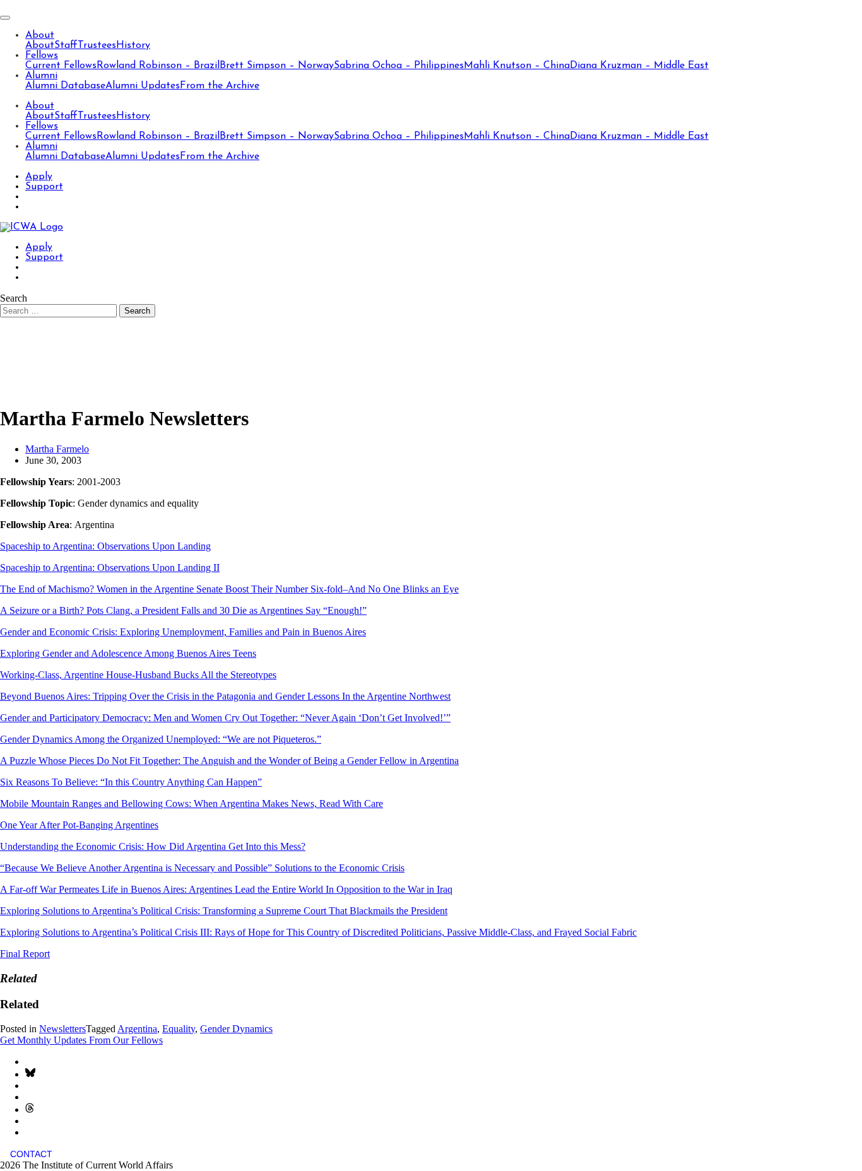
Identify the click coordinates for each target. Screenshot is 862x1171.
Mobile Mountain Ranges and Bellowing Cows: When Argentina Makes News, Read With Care (191, 803)
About (39, 35)
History (133, 45)
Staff (66, 45)
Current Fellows (61, 66)
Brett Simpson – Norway (277, 66)
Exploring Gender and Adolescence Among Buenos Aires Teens (128, 653)
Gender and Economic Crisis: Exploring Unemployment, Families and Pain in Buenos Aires (183, 632)
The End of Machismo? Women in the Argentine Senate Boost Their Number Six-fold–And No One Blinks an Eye (229, 589)
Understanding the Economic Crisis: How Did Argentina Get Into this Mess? (152, 846)
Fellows (41, 55)
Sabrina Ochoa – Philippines (399, 66)
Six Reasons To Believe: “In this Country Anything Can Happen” (131, 782)
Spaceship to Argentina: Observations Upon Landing (105, 546)
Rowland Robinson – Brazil (158, 66)
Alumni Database (65, 86)
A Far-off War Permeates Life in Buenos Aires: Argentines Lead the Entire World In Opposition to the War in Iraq (226, 889)
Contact (31, 1154)
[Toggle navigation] (5, 18)
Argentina (137, 1028)
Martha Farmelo (57, 449)
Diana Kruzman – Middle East (639, 66)
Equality (178, 1028)
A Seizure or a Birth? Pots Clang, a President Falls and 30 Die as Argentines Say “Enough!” (183, 610)
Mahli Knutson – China (517, 66)
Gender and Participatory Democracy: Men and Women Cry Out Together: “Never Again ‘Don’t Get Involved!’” (225, 717)
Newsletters (62, 1028)
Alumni (41, 76)
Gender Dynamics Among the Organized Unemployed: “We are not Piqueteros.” (160, 739)
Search (13, 298)
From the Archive (219, 86)
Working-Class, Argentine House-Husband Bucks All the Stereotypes (138, 674)
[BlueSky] (30, 1074)
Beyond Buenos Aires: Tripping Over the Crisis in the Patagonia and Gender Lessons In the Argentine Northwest (225, 696)
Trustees (97, 45)
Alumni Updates (142, 86)
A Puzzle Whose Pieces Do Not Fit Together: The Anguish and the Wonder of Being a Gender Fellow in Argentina (229, 760)
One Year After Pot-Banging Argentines (79, 825)
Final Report (25, 953)
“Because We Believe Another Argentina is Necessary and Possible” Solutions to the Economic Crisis (202, 867)
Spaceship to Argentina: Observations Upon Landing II (110, 567)
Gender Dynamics (236, 1028)
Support (44, 187)
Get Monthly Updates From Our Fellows (81, 1040)
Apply (38, 177)
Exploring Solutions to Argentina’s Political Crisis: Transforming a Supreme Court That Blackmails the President (223, 910)
